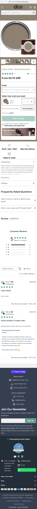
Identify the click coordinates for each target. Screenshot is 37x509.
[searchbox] (9, 268)
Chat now (20, 396)
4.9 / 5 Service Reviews (20, 2)
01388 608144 (26, 461)
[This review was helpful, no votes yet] (30, 304)
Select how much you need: (13, 96)
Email (23, 465)
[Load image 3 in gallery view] (18, 61)
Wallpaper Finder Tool (20, 380)
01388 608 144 (20, 400)
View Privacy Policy (8, 428)
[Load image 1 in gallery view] (8, 61)
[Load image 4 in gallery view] (23, 61)
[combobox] (18, 12)
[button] (3, 7)
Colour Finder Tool (20, 388)
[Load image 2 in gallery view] (13, 61)
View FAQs (20, 404)
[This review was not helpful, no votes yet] (34, 304)
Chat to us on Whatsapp (28, 470)
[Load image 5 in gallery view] (28, 61)
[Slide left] (3, 61)
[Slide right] (33, 61)
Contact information (13, 501)
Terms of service (19, 504)
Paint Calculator (28, 109)
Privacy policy (29, 497)
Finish (4, 85)
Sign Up (30, 421)
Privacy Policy (12, 507)
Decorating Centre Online (16, 495)
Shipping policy (26, 501)
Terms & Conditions (22, 507)
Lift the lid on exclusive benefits (12, 134)
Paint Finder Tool (20, 384)
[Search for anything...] (34, 12)
